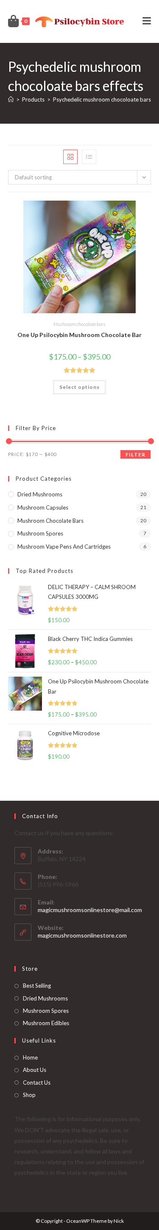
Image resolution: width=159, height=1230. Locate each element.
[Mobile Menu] (146, 21)
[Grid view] (70, 157)
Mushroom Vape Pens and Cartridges (64, 546)
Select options (79, 387)
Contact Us (36, 1082)
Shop (29, 1094)
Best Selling (37, 985)
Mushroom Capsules (42, 507)
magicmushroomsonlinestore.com (82, 935)
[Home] (11, 99)
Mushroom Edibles (46, 1023)
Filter (135, 454)
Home (30, 1057)
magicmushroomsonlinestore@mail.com (90, 909)
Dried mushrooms (39, 494)
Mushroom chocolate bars (79, 324)
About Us (34, 1069)
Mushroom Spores (40, 533)
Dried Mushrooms (45, 998)
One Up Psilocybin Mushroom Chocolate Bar (79, 334)
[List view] (89, 157)
